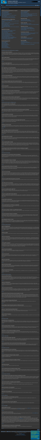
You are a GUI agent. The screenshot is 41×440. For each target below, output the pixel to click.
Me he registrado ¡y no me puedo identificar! (7, 13)
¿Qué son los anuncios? (4, 45)
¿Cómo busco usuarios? (24, 29)
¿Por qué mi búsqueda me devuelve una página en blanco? (28, 28)
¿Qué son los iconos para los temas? (6, 47)
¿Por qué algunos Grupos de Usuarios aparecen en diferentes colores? (29, 15)
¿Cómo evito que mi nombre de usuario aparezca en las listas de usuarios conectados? (10, 21)
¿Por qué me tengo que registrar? (5, 11)
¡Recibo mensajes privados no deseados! (25, 20)
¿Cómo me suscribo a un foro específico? (26, 34)
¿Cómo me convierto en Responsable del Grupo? (26, 14)
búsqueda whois (21, 418)
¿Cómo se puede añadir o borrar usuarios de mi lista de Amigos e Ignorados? (30, 24)
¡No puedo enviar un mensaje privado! (25, 19)
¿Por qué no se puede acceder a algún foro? (7, 34)
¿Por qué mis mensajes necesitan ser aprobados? (7, 38)
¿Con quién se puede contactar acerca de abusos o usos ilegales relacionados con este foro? (30, 43)
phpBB (18, 432)
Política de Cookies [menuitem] (14, 431)
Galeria (39, 5)
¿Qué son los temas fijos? (5, 46)
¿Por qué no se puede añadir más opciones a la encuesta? (8, 33)
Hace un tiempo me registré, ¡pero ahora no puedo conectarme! (9, 15)
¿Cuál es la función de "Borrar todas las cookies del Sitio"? (8, 17)
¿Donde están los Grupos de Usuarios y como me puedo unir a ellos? (29, 13)
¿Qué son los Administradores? (24, 11)
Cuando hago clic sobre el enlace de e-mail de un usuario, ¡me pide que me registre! (10, 27)
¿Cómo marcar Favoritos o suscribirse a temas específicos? (28, 33)
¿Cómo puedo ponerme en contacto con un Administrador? (27, 44)
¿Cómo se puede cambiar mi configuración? (7, 20)
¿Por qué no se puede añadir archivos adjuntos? (7, 35)
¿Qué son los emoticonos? (5, 43)
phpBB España (23, 434)
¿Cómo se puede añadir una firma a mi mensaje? (7, 31)
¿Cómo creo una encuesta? (5, 32)
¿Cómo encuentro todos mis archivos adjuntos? (26, 38)
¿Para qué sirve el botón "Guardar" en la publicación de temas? (9, 37)
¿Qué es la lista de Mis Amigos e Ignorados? (26, 23)
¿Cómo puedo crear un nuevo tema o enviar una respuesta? (9, 30)
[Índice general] (4, 2)
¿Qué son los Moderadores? (24, 12)
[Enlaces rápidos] (1, 5)
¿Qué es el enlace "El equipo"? (24, 16)
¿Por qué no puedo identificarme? (5, 14)
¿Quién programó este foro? (24, 41)
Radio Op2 (10, 5)
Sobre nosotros (18, 431)
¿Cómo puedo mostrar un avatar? (5, 25)
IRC (12, 5)
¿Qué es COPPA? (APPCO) (5, 12)
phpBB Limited (29, 408)
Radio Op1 (7, 5)
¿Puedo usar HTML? (4, 42)
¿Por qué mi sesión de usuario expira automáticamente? (8, 16)
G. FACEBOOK (15, 5)
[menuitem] (4, 5)
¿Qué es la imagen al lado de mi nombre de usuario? (8, 24)
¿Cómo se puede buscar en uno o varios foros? (26, 27)
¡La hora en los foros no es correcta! (6, 22)
